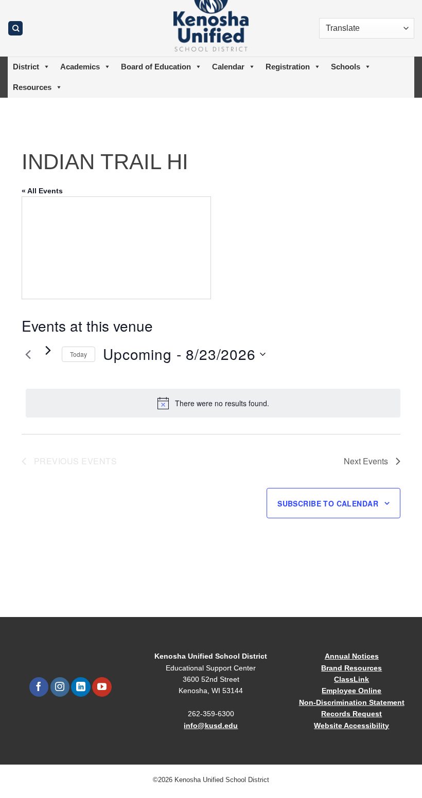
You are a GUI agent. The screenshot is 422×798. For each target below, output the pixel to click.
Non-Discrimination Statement (352, 702)
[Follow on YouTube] (101, 687)
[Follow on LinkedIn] (80, 687)
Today (78, 354)
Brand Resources (351, 668)
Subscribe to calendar (327, 503)
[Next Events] (48, 350)
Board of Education (156, 66)
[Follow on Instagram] (59, 687)
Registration (288, 66)
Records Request (351, 714)
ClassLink (351, 679)
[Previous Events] (28, 354)
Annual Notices (352, 656)
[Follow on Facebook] (38, 687)
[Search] (15, 28)
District (26, 66)
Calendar (228, 66)
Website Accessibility (351, 725)
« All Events (42, 191)
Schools (345, 66)
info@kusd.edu (211, 725)
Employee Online (351, 690)
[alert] (213, 403)
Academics (80, 66)
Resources (32, 87)
